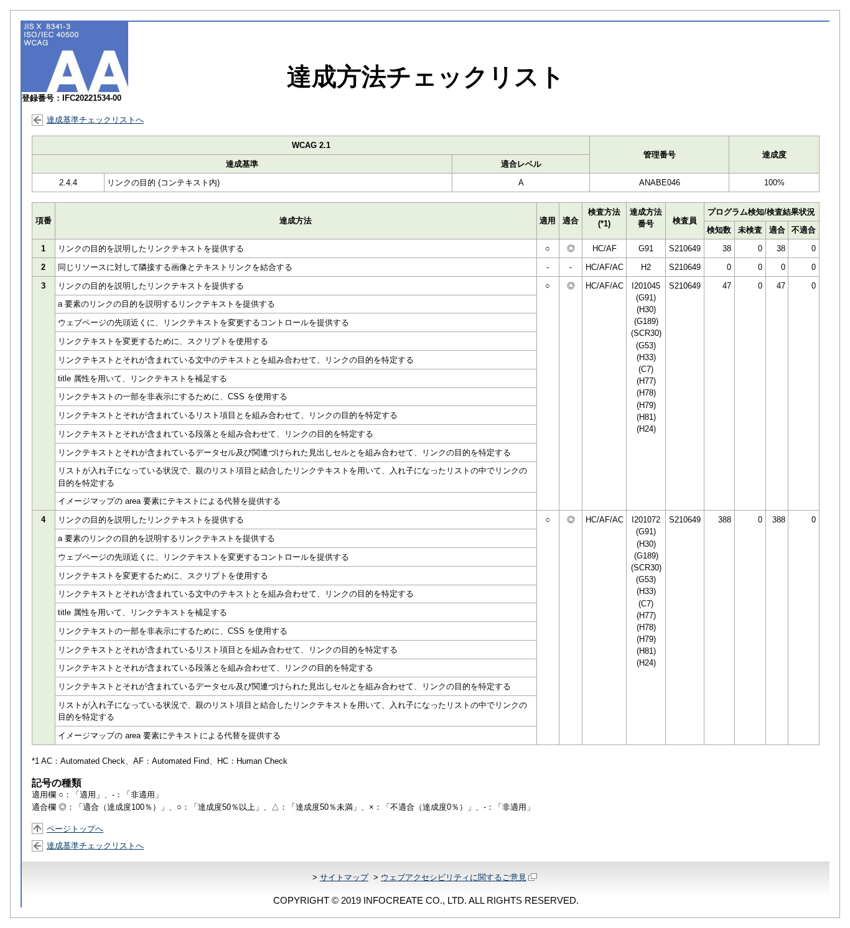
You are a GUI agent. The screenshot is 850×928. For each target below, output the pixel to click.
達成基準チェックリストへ (95, 119)
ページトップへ (75, 828)
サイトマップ (344, 877)
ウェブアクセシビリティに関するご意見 (453, 877)
